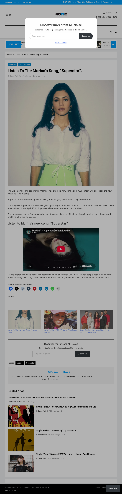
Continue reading (61, 43)
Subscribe (86, 36)
